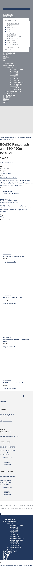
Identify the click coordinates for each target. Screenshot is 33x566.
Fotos (6, 57)
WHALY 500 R (11, 42)
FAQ (4, 60)
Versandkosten (8, 163)
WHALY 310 (10, 29)
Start (1, 137)
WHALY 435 (11, 33)
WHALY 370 (10, 31)
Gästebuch (3, 401)
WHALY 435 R (11, 35)
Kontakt (7, 55)
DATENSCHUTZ (28, 508)
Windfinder (7, 464)
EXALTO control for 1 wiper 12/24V (13, 383)
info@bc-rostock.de (6, 421)
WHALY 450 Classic (14, 37)
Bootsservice (9, 53)
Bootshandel (9, 17)
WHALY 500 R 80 (12, 44)
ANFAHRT (6, 462)
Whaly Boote (10, 20)
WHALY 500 (11, 40)
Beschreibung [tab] (7, 191)
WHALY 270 (10, 27)
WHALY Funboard (13, 24)
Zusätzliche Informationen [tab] (11, 193)
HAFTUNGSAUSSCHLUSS (16, 508)
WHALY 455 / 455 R (13, 38)
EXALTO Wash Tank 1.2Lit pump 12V (13, 256)
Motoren (8, 49)
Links (5, 59)
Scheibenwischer (9, 137)
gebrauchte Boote (12, 48)
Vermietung (8, 15)
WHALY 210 (10, 26)
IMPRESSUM (4, 508)
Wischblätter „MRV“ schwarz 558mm (14, 298)
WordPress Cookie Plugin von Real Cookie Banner (16, 565)
